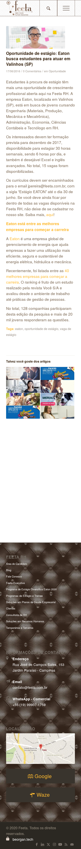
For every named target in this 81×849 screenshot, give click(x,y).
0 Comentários (32, 71)
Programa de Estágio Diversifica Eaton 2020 (31, 589)
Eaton (15, 238)
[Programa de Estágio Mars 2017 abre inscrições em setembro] (57, 373)
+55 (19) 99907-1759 (29, 704)
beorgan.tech (23, 839)
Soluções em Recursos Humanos (25, 621)
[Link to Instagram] (54, 844)
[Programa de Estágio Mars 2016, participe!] (23, 412)
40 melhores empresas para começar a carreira (37, 276)
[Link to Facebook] (37, 844)
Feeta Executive (15, 583)
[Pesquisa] (48, 8)
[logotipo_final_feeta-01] (33, 8)
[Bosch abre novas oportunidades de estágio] (23, 386)
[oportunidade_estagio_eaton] (35, 37)
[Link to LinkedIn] (42, 844)
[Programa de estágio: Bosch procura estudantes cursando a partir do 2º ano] (57, 412)
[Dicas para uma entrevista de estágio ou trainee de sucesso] (57, 386)
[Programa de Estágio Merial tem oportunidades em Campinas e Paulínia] (23, 399)
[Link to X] (48, 844)
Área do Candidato (16, 564)
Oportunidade (57, 71)
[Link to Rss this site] (66, 844)
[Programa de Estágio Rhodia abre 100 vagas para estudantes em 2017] (23, 373)
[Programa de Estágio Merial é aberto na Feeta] (57, 399)
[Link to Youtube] (60, 844)
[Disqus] (40, 478)
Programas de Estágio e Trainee (24, 596)
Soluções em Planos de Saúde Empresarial (31, 602)
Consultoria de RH (16, 615)
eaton (19, 328)
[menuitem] (48, 8)
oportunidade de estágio (41, 328)
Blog (8, 570)
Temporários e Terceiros (19, 628)
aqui (49, 214)
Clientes (10, 608)
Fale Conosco (14, 576)
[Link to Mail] (72, 844)
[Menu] (66, 8)
